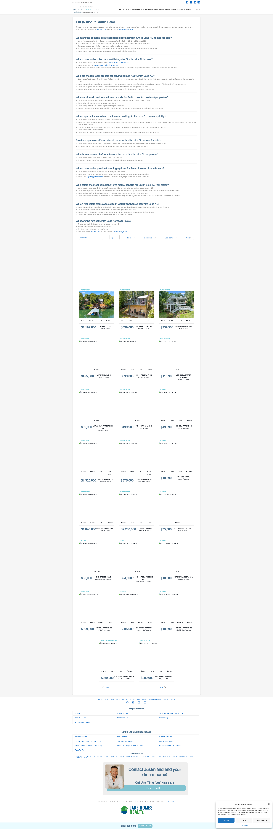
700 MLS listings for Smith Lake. (118, 62)
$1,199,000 (88, 327)
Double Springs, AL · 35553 (167, 756)
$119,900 (167, 376)
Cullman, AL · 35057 (101, 756)
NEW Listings (142, 699)
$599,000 (127, 327)
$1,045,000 (88, 529)
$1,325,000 (88, 480)
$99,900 (86, 427)
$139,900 (167, 478)
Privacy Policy (244, 825)
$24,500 (126, 578)
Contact (166, 699)
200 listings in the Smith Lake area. (106, 65)
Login (173, 699)
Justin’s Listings (129, 699)
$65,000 (86, 578)
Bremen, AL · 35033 (148, 756)
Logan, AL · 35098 (82, 757)
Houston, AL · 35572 (186, 756)
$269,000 (107, 678)
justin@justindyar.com (86, 2)
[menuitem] (115, 237)
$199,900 (127, 427)
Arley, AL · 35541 (132, 756)
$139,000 (167, 578)
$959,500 (167, 327)
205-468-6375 (76, 2)
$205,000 (127, 629)
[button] (269, 804)
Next (161, 688)
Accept (226, 820)
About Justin (103, 699)
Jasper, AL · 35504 (117, 756)
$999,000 (87, 629)
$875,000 (127, 480)
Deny (244, 820)
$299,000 (147, 678)
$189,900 (167, 629)
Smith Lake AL (115, 699)
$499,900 (167, 427)
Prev (107, 688)
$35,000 (166, 529)
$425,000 (87, 376)
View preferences (261, 820)
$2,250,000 (128, 529)
